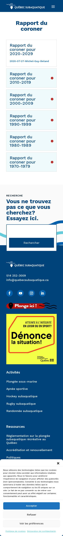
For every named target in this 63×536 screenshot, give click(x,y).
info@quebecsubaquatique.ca (27, 280)
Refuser (31, 514)
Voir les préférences (31, 523)
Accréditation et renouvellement (29, 450)
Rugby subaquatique (21, 403)
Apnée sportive (17, 388)
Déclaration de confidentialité (41, 531)
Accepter (31, 505)
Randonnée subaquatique (24, 411)
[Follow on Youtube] (20, 293)
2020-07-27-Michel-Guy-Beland (29, 61)
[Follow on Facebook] (9, 293)
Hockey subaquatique (21, 396)
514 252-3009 (16, 275)
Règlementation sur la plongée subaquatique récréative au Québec (28, 439)
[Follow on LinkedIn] (42, 293)
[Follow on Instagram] (31, 293)
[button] (58, 463)
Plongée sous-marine (21, 381)
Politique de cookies (16, 531)
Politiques (13, 457)
